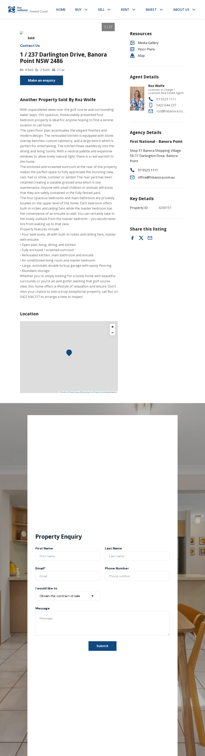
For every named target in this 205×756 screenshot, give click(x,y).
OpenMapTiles (87, 392)
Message (42, 608)
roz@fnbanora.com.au (170, 111)
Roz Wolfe (156, 86)
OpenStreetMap (101, 392)
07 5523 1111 (166, 99)
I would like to (46, 588)
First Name (44, 548)
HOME (61, 9)
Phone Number (117, 568)
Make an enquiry (41, 80)
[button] (70, 353)
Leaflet (63, 392)
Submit (102, 646)
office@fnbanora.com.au (156, 177)
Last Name (113, 548)
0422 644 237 (166, 105)
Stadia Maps (74, 392)
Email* (40, 568)
